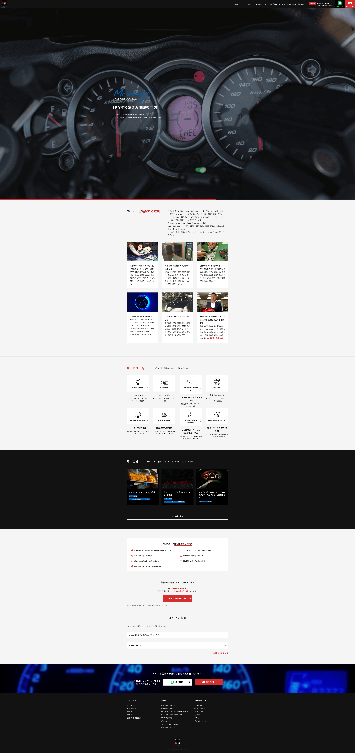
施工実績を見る (177, 516)
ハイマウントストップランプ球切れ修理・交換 (174, 712)
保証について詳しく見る (177, 598)
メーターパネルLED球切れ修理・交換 (171, 715)
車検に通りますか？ (138, 645)
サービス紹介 (247, 4)
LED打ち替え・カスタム (168, 705)
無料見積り (210, 682)
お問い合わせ (350, 6)
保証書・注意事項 (216, 338)
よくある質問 (198, 705)
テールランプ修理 (271, 4)
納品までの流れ (131, 708)
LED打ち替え (258, 4)
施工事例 (301, 4)
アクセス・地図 (198, 712)
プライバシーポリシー (200, 721)
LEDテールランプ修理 (167, 708)
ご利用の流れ (291, 4)
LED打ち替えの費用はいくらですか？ (145, 635)
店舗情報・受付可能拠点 (134, 718)
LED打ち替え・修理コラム (168, 727)
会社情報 (197, 715)
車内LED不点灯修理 (166, 718)
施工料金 (282, 4)
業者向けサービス (166, 721)
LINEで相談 (339, 6)
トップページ (236, 4)
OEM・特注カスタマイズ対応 (169, 724)
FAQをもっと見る (219, 653)
